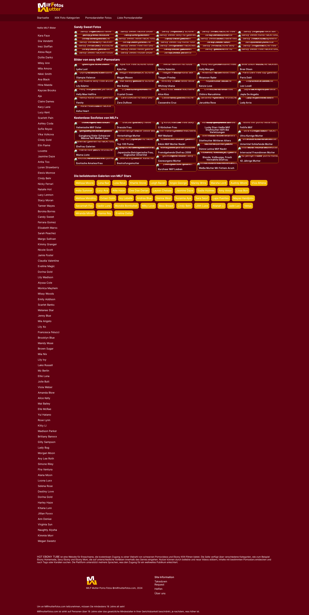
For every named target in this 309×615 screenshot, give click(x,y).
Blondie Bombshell (126, 205)
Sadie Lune (104, 205)
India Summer (84, 190)
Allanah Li (218, 205)
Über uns (159, 593)
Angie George (178, 182)
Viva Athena (259, 182)
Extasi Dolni (107, 198)
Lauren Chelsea (162, 190)
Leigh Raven (158, 182)
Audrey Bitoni (239, 182)
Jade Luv (234, 205)
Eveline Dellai (124, 213)
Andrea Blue (144, 198)
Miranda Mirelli (85, 213)
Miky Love (148, 205)
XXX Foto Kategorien (67, 17)
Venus (248, 205)
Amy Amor (225, 190)
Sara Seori (202, 198)
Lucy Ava (102, 190)
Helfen (158, 588)
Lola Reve (120, 182)
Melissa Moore (85, 182)
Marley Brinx (198, 182)
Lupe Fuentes (221, 198)
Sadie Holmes (206, 190)
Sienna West (163, 198)
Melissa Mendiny (86, 198)
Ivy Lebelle (125, 198)
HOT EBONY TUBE (48, 556)
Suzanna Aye (183, 198)
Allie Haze (118, 190)
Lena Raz (103, 182)
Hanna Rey (104, 213)
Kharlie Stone (138, 182)
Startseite (43, 17)
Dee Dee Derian (138, 190)
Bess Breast (166, 205)
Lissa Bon (242, 190)
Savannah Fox (84, 205)
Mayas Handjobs (243, 198)
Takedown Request (160, 583)
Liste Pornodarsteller (129, 17)
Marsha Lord (218, 182)
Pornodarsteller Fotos (98, 17)
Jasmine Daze (184, 190)
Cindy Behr (184, 205)
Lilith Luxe (202, 205)
